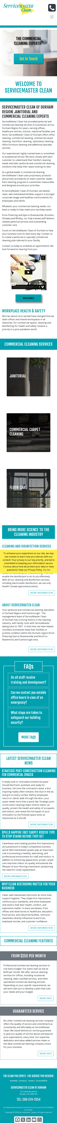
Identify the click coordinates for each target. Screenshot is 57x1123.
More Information (41, 592)
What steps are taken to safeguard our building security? (26, 718)
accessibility (41, 1081)
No (48, 569)
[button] (28, 375)
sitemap (13, 1081)
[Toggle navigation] (52, 17)
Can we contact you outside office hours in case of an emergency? (28, 698)
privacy (23, 1081)
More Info (46, 998)
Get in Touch (29, 58)
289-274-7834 (31, 1099)
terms (31, 1081)
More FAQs (28, 737)
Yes (45, 569)
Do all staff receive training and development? (28, 679)
